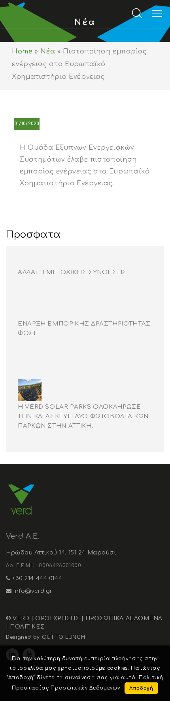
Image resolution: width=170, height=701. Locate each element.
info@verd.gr (32, 591)
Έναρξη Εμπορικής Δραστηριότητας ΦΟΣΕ (84, 328)
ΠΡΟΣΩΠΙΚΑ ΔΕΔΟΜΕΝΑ (123, 618)
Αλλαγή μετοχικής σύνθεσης (72, 272)
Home (22, 51)
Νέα (47, 51)
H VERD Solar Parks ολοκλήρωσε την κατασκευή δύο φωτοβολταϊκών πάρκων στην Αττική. (83, 416)
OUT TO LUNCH (63, 637)
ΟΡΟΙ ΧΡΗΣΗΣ (57, 618)
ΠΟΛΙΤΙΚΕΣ (27, 627)
